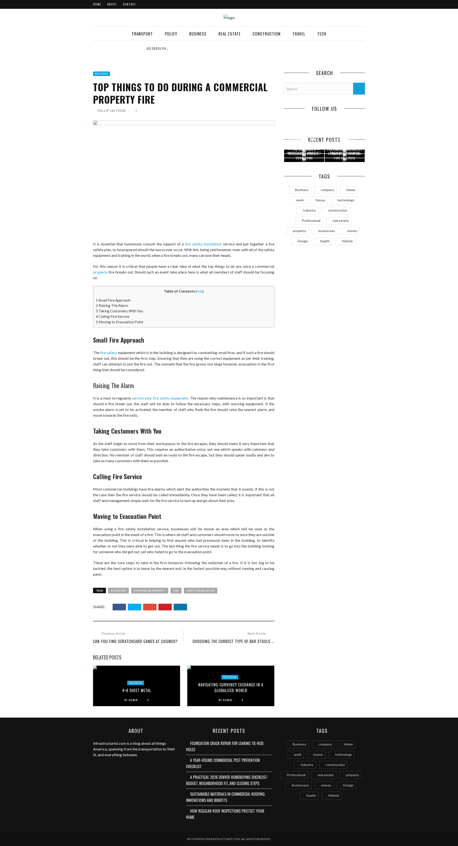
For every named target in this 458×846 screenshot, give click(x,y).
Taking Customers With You (120, 311)
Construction (267, 34)
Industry (309, 210)
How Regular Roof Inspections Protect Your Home (304, 152)
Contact (129, 4)
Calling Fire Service (112, 316)
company (327, 190)
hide (200, 291)
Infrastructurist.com (109, 743)
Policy (171, 34)
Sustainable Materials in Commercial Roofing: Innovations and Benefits (225, 797)
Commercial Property (149, 590)
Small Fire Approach (113, 300)
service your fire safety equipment (160, 398)
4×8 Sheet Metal (136, 690)
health (325, 241)
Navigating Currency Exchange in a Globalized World (230, 687)
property (100, 272)
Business (198, 34)
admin (133, 700)
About (112, 4)
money (352, 231)
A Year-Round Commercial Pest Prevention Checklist (223, 763)
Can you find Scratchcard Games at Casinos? (135, 641)
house (320, 200)
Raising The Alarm (112, 305)
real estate (341, 220)
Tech (321, 34)
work (300, 200)
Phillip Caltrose (111, 111)
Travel (298, 34)
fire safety (108, 352)
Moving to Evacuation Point (120, 322)
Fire (176, 590)
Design (302, 241)
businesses (118, 590)
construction (337, 210)
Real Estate (230, 34)
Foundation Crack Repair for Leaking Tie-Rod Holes (225, 746)
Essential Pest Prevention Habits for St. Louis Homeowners (345, 155)
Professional (311, 220)
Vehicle (347, 241)
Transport (142, 34)
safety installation (200, 590)
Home (97, 4)
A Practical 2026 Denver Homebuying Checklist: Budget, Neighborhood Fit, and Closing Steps (226, 780)
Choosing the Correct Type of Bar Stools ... (233, 641)
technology (345, 200)
